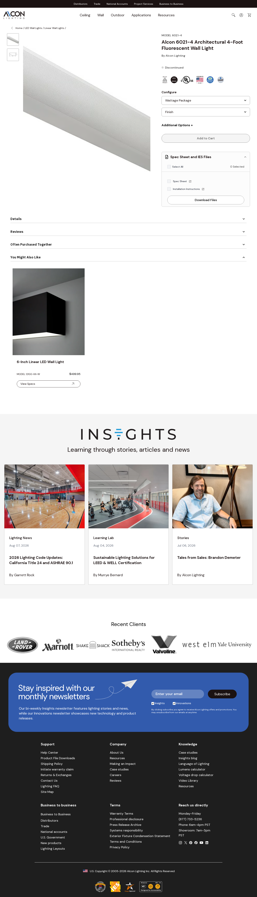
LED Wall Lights (33, 28)
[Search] (233, 15)
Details (16, 219)
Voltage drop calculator (196, 775)
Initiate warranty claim (57, 769)
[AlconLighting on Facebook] (196, 843)
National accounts (54, 832)
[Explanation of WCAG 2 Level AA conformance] (150, 886)
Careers (115, 775)
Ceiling (85, 15)
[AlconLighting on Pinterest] (190, 843)
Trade (97, 3)
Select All (177, 166)
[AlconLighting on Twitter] (185, 843)
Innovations (183, 703)
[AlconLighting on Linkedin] (206, 843)
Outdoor (117, 15)
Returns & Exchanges (56, 775)
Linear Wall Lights (54, 28)
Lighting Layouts (53, 849)
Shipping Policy (52, 764)
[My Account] (241, 15)
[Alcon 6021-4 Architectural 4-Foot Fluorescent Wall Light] (13, 39)
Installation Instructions (187, 189)
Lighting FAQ (50, 786)
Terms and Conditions (126, 842)
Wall (100, 15)
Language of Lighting (194, 764)
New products (51, 843)
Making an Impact (123, 764)
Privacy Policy (120, 847)
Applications (141, 15)
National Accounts (117, 3)
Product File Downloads (58, 758)
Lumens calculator (192, 769)
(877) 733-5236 (190, 819)
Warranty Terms (121, 813)
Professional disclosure (126, 819)
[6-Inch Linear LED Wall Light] (49, 311)
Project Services (143, 3)
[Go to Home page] (13, 15)
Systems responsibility (126, 830)
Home (19, 28)
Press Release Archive (125, 825)
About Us (116, 752)
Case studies (119, 769)
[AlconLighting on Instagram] (180, 843)
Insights (160, 703)
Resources (166, 15)
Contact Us (49, 780)
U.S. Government (53, 837)
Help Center (49, 752)
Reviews (16, 232)
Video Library (188, 780)
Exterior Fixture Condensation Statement (140, 836)
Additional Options (176, 125)
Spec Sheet (180, 181)
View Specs (27, 384)
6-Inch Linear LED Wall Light (40, 362)
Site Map (47, 792)
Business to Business (171, 3)
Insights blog (188, 758)
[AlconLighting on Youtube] (201, 842)
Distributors (80, 3)
